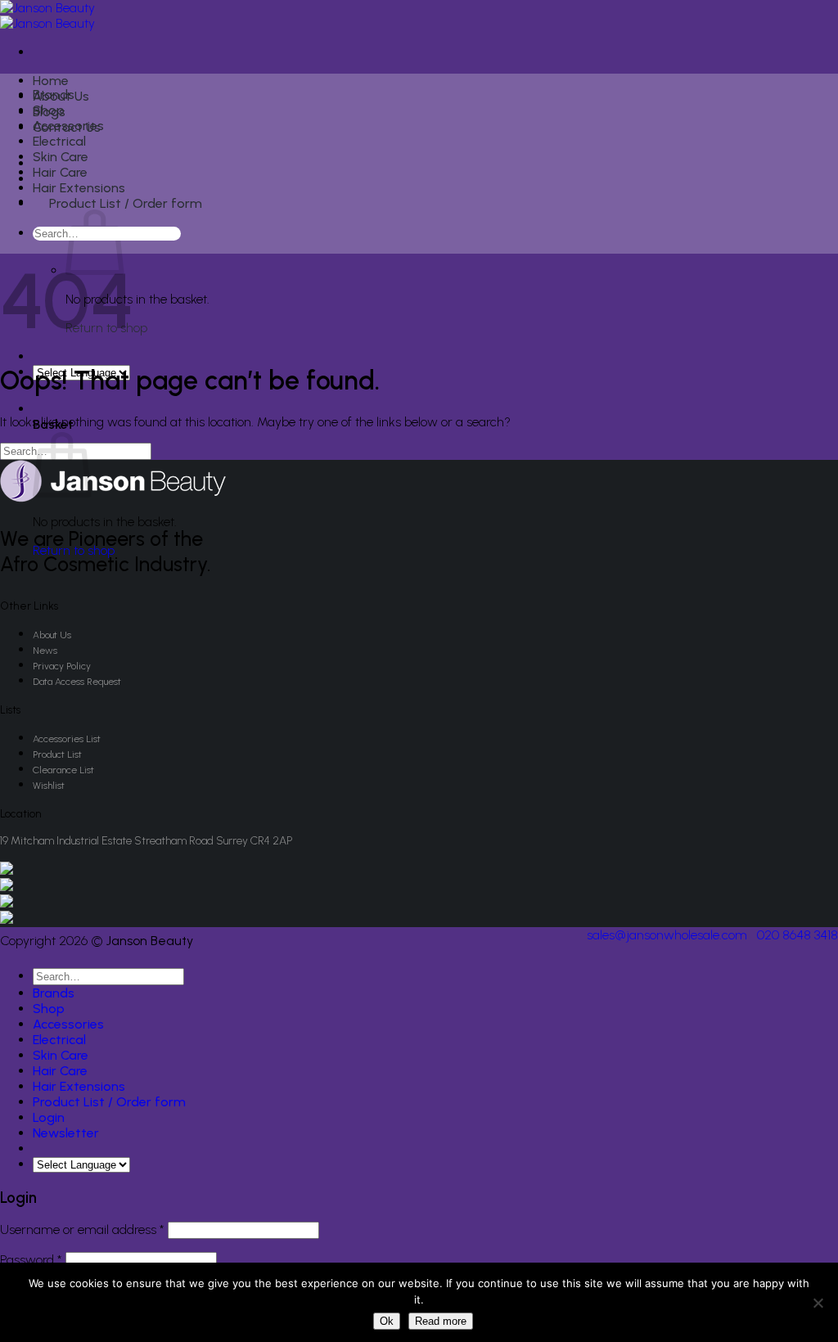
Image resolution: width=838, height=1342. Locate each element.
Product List (57, 754)
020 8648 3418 (797, 935)
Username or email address (82, 1229)
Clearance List (63, 770)
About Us (52, 635)
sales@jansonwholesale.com (667, 935)
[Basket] (42, 409)
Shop (49, 110)
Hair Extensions (79, 188)
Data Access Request (77, 681)
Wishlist (49, 785)
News (45, 650)
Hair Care (60, 172)
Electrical (59, 141)
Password (31, 1260)
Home (51, 80)
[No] (817, 1303)
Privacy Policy (62, 666)
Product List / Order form (125, 203)
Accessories (68, 125)
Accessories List (67, 739)
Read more (440, 1321)
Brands (53, 94)
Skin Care (60, 156)
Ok (387, 1321)
